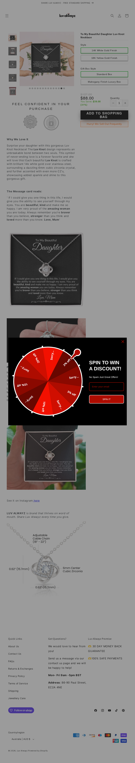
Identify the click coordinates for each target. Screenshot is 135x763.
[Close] (123, 342)
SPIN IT (107, 399)
